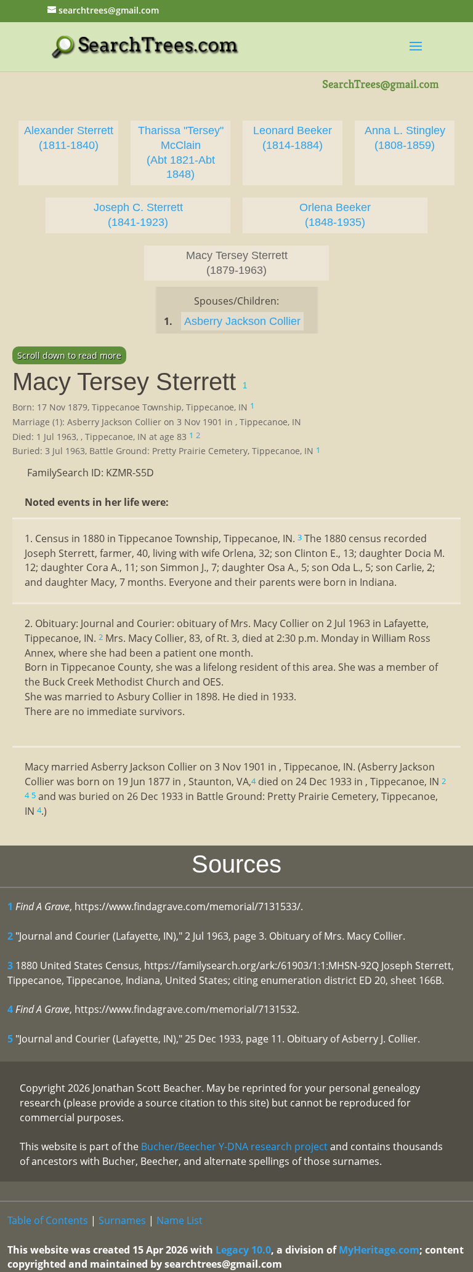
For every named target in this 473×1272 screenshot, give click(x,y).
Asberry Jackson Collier (242, 321)
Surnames (122, 1220)
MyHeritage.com (379, 1250)
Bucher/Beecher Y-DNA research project (234, 1146)
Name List (179, 1220)
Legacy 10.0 (243, 1250)
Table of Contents (47, 1220)
